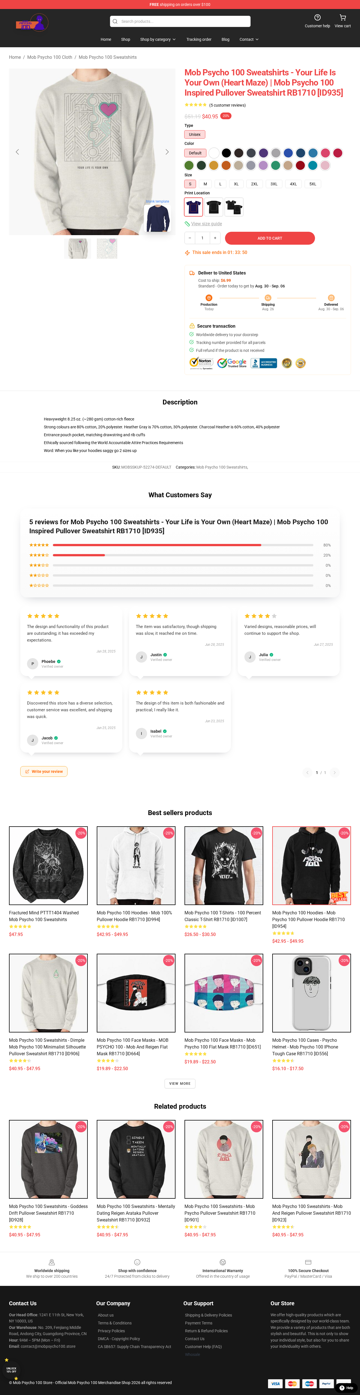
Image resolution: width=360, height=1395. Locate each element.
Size (188, 175)
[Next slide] (167, 152)
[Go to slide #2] (106, 248)
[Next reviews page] (335, 773)
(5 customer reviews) (227, 105)
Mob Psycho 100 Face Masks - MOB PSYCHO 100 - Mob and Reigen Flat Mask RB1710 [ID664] (132, 1047)
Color (189, 143)
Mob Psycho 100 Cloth (49, 57)
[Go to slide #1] (77, 248)
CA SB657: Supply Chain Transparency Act (134, 1346)
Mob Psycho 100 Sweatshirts (108, 57)
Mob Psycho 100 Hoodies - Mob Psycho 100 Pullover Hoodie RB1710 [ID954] (308, 919)
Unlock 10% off (11, 1370)
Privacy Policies (111, 1331)
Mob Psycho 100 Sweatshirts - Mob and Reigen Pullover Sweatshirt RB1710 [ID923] (311, 1213)
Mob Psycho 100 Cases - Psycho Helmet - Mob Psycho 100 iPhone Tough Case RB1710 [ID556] (305, 1047)
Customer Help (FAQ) (203, 1346)
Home (15, 57)
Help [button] (349, 1388)
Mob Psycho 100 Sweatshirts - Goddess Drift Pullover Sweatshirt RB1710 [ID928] (48, 1213)
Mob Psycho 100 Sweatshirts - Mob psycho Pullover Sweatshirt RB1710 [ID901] (219, 1213)
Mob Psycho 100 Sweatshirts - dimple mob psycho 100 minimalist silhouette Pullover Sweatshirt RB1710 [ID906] (47, 1047)
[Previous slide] (18, 152)
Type (188, 125)
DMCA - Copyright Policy (119, 1338)
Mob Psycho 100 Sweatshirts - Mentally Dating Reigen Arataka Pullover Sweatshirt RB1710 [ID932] (136, 1213)
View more (180, 1084)
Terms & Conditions (115, 1323)
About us (106, 1315)
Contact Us (194, 1338)
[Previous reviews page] (307, 773)
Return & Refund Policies (206, 1331)
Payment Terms (198, 1323)
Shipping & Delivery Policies (208, 1315)
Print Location (197, 193)
